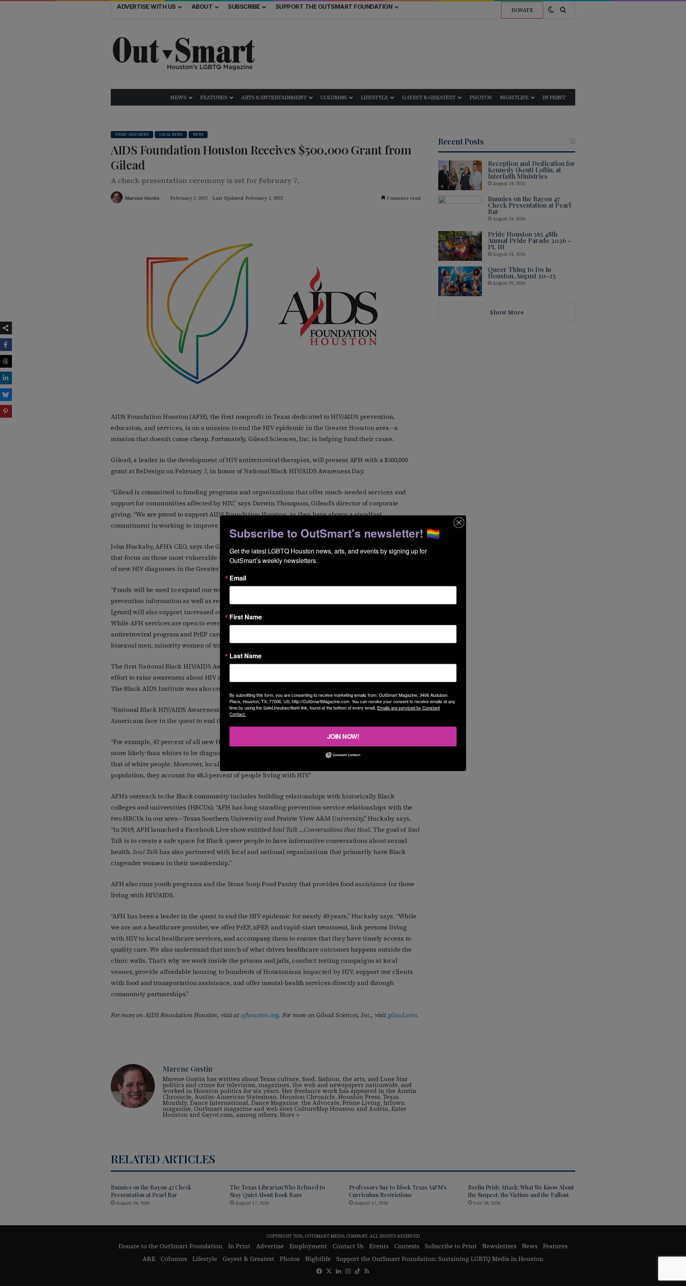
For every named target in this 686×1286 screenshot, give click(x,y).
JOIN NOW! (343, 735)
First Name (245, 616)
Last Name (245, 655)
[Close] (459, 522)
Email (237, 578)
